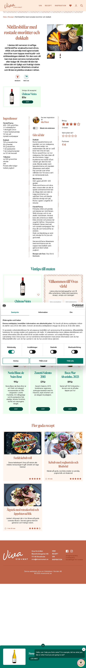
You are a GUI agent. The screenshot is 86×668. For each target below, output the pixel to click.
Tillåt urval (43, 361)
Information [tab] (43, 312)
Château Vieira (29, 94)
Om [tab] (71, 312)
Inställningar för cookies (74, 559)
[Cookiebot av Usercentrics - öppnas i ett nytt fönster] (73, 305)
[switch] (32, 352)
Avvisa (15, 361)
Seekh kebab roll (23, 458)
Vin (40, 6)
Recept (48, 6)
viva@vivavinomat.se (40, 559)
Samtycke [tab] (15, 312)
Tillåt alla (70, 361)
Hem (5, 17)
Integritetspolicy (72, 555)
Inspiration (60, 6)
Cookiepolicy (70, 557)
